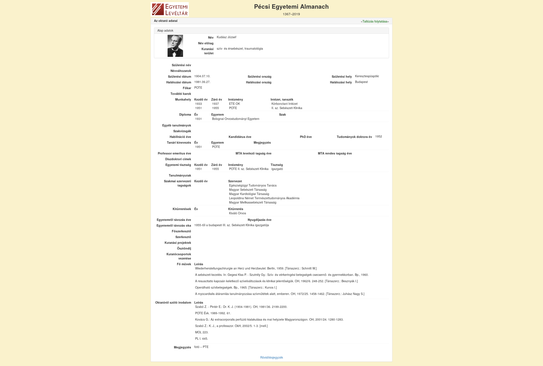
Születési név (181, 65)
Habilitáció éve (180, 137)
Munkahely (183, 99)
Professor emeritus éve (174, 153)
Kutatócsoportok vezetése (179, 256)
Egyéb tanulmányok (176, 125)
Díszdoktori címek (178, 159)
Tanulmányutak (180, 175)
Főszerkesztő (181, 231)
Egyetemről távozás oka (174, 225)
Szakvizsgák (182, 131)
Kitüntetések (182, 209)
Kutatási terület (208, 51)
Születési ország (260, 76)
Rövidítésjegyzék (271, 357)
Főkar (187, 88)
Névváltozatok (181, 71)
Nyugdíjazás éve (260, 219)
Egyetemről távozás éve (174, 219)
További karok (181, 93)
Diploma (185, 114)
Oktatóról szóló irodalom (173, 302)
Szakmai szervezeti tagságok (177, 183)
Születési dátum (179, 76)
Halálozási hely (341, 82)
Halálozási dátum (178, 82)
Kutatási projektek (178, 242)
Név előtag (206, 43)
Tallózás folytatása (374, 21)
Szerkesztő (183, 237)
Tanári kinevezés (179, 142)
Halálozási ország (259, 82)
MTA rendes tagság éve (335, 153)
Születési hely (342, 76)
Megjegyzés (182, 347)
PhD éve (306, 137)
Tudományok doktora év (354, 137)
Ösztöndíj (184, 248)
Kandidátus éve (240, 137)
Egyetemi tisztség (178, 165)
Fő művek (184, 264)
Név (211, 37)
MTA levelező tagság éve (254, 153)
